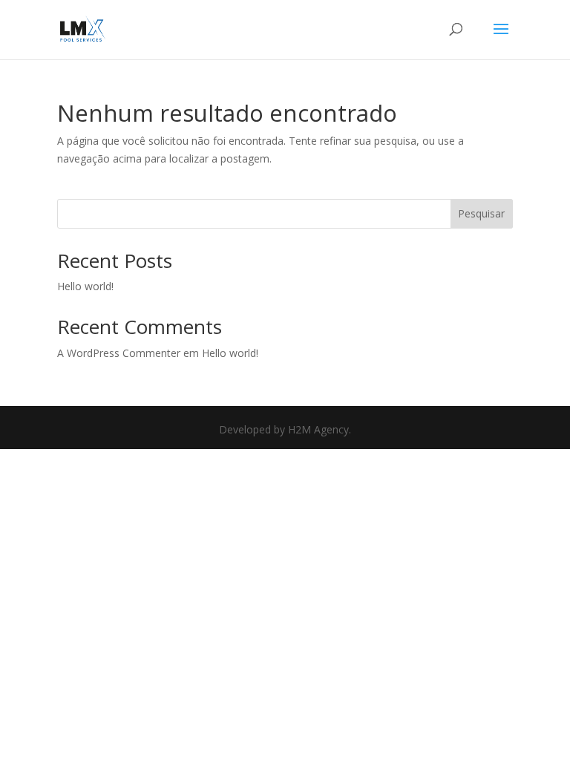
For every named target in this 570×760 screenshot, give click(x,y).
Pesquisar (481, 213)
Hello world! (85, 286)
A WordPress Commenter (118, 353)
